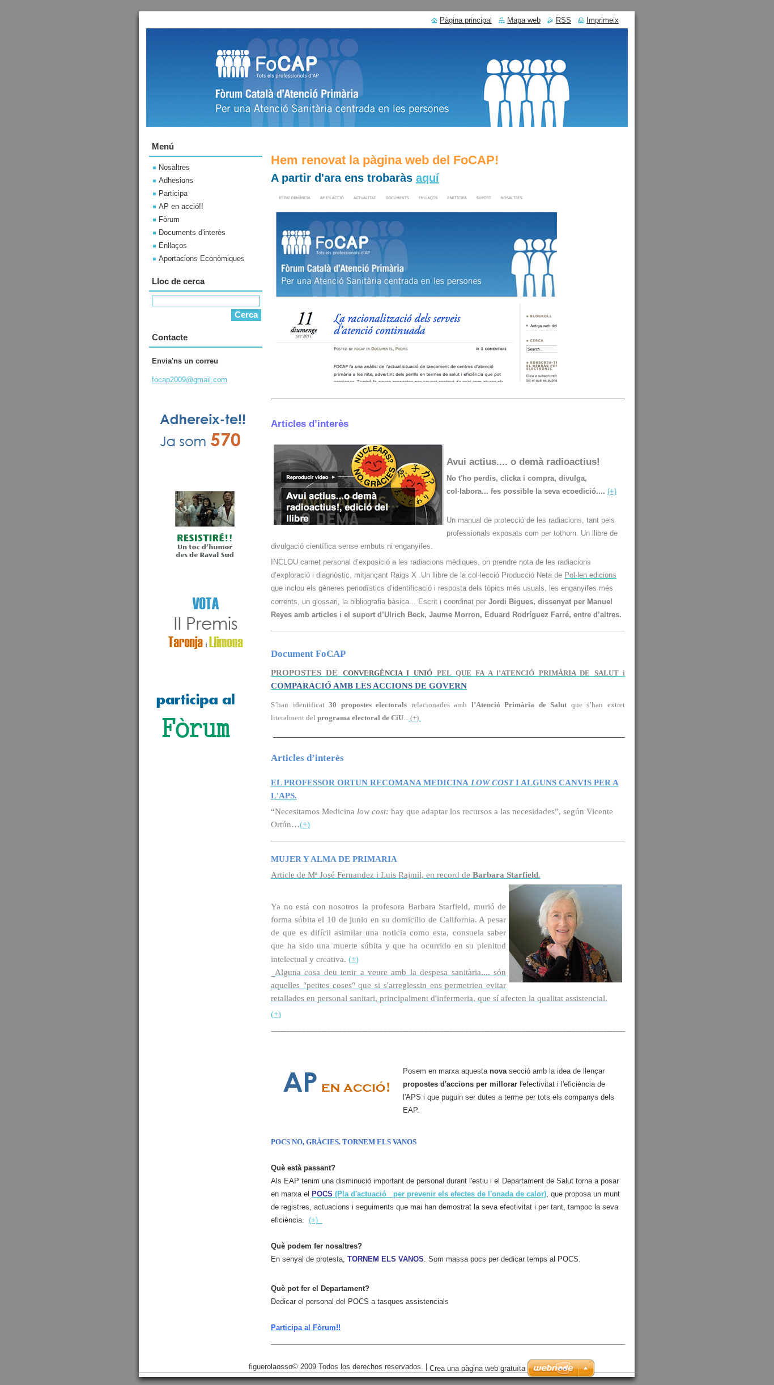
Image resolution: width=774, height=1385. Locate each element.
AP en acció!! (181, 206)
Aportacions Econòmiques (202, 258)
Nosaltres (174, 167)
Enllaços (173, 245)
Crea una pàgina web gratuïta (477, 1368)
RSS (563, 20)
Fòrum (169, 219)
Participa (173, 193)
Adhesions (176, 180)
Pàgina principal (466, 20)
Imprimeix (602, 20)
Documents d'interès (192, 232)
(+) (611, 491)
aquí (427, 178)
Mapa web (524, 20)
